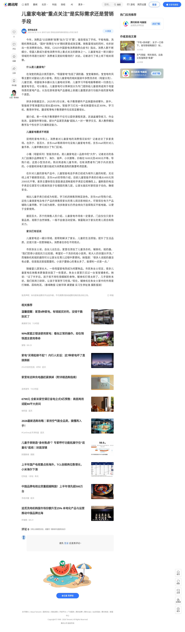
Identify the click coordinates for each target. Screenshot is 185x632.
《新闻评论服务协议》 (58, 529)
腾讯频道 (105, 612)
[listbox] (68, 412)
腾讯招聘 (79, 612)
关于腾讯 (25, 612)
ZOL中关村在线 (28, 367)
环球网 (24, 520)
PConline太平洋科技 (30, 433)
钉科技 (24, 476)
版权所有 (71, 623)
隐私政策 (54, 612)
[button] (156, 24)
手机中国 (25, 498)
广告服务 (71, 612)
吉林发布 (25, 389)
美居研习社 (26, 323)
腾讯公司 (64, 623)
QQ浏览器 (96, 612)
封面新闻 (25, 454)
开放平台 (62, 612)
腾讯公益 (87, 612)
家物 (23, 345)
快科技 (24, 411)
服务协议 (46, 612)
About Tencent (35, 612)
